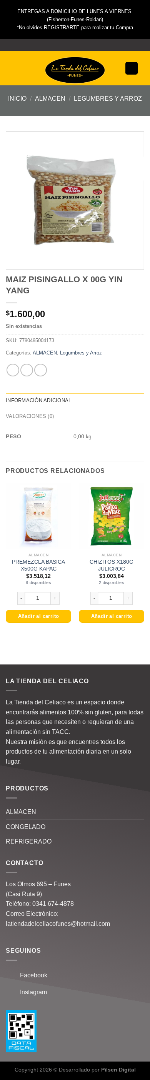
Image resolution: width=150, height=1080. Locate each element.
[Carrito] (131, 68)
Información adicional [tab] (38, 400)
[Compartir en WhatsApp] (13, 370)
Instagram (31, 992)
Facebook (31, 975)
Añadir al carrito (38, 616)
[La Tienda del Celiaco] (75, 70)
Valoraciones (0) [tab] (30, 416)
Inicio (17, 98)
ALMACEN (50, 98)
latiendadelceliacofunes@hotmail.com (58, 923)
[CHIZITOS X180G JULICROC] (111, 516)
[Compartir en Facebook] (26, 370)
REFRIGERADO (29, 841)
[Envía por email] (40, 370)
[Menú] (16, 68)
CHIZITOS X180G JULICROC (111, 565)
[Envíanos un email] (82, 45)
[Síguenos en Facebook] (67, 45)
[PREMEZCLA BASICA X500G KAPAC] (38, 516)
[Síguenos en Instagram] (75, 45)
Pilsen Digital (118, 1070)
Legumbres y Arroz (108, 98)
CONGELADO (25, 827)
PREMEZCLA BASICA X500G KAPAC (38, 565)
